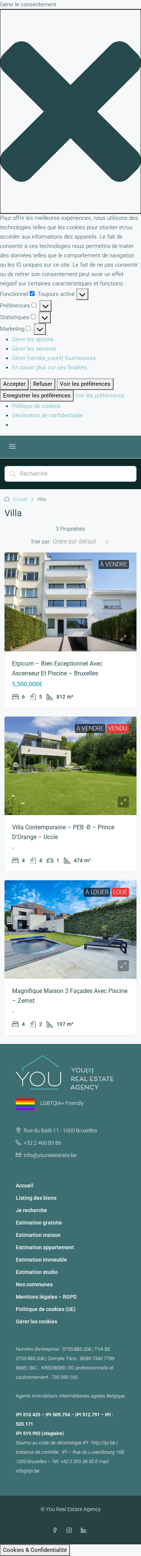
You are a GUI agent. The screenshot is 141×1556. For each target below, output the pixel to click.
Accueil (20, 499)
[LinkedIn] (85, 1531)
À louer (97, 892)
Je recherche (31, 1210)
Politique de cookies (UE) (46, 1309)
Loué (120, 892)
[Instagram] (71, 1531)
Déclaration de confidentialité (47, 415)
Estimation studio (37, 1272)
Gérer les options (33, 339)
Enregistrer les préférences (37, 395)
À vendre (113, 564)
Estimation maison (38, 1235)
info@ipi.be (27, 1471)
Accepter (14, 384)
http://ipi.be (103, 1442)
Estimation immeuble (41, 1260)
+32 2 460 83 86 (42, 1143)
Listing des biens (36, 1198)
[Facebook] (56, 1531)
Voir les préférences (85, 384)
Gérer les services (34, 348)
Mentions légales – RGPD (46, 1297)
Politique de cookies (36, 406)
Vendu (117, 728)
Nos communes (34, 1284)
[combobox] (81, 542)
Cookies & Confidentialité (35, 1550)
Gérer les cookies (36, 1322)
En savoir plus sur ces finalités (49, 367)
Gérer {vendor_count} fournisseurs (54, 358)
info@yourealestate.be (50, 1155)
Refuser (42, 384)
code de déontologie (60, 1442)
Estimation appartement (45, 1247)
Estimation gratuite (39, 1223)
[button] (70, 111)
